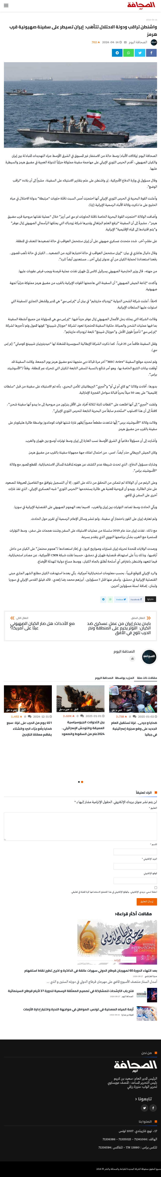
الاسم (153, 844)
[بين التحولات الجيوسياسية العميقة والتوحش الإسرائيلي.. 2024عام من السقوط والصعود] (80, 698)
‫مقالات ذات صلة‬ (147, 678)
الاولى (128, 710)
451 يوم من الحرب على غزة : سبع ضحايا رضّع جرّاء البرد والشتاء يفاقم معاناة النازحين (29, 728)
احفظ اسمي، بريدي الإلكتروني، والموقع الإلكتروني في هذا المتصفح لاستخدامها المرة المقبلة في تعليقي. (114, 892)
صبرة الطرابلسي (151, 976)
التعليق (153, 808)
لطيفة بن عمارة (128, 1015)
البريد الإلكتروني (149, 859)
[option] (133, 711)
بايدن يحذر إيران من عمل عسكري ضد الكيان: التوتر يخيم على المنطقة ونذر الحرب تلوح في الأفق (119, 626)
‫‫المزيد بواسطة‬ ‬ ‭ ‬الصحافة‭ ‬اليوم (114, 678)
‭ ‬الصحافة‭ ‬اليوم (138, 42)
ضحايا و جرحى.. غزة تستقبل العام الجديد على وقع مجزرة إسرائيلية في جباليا (134, 728)
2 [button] (79, 782)
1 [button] (82, 782)
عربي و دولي (117, 710)
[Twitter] (144, 1108)
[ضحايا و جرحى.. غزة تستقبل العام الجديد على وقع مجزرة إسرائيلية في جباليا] (133, 699)
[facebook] (151, 53)
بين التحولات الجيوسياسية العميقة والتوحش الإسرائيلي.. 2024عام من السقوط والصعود (83, 728)
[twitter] (140, 53)
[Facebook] (153, 1108)
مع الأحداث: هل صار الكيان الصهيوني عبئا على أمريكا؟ (42, 623)
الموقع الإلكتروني (150, 873)
